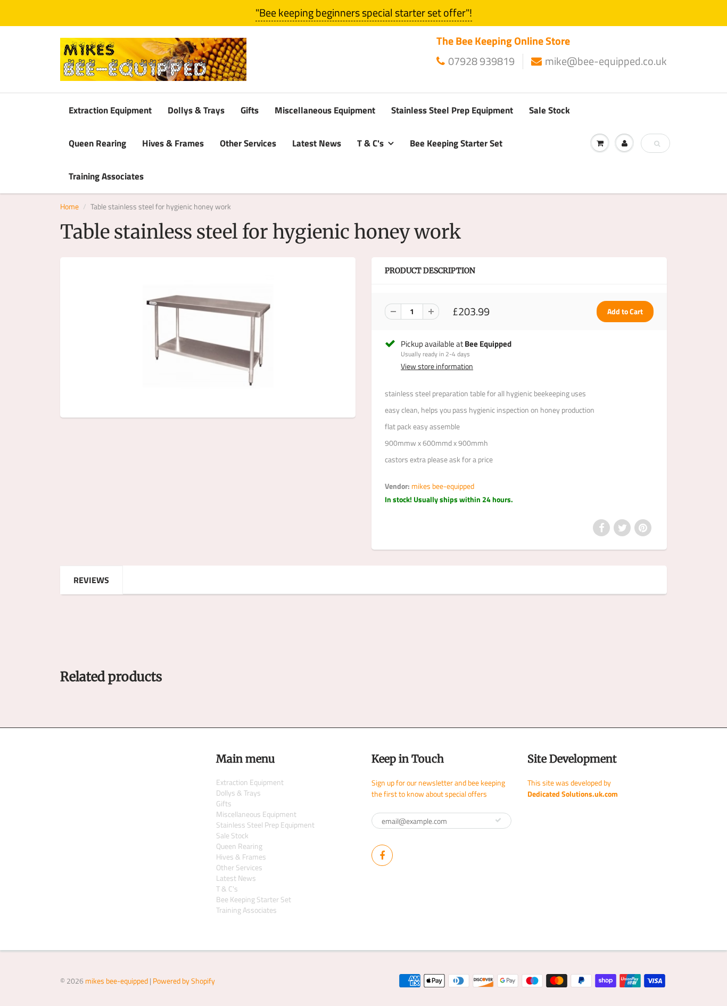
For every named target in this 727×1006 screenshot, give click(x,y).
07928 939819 (481, 61)
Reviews (91, 580)
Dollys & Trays (196, 110)
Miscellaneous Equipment (325, 110)
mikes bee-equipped (442, 486)
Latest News (316, 143)
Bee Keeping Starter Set (456, 143)
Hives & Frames (173, 143)
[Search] (657, 143)
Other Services (248, 143)
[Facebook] (382, 855)
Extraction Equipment (110, 110)
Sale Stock (549, 110)
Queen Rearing (97, 143)
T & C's (370, 143)
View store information (437, 366)
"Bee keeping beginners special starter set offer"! (363, 12)
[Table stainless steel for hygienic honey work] (208, 336)
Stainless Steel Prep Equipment (452, 110)
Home (69, 206)
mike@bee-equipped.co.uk (606, 61)
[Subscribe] (498, 820)
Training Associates (106, 176)
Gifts (250, 110)
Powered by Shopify (184, 980)
